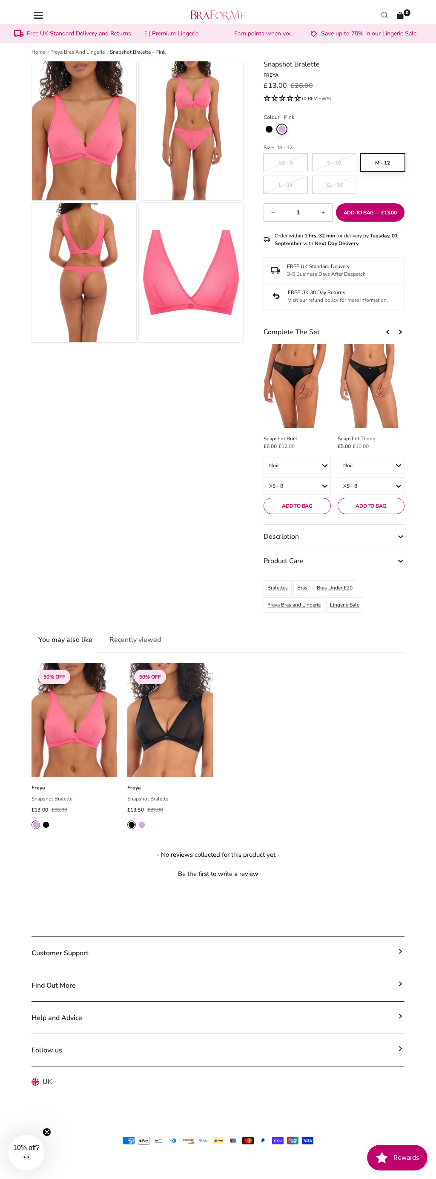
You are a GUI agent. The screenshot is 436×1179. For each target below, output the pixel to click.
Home (38, 52)
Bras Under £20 (335, 587)
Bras (302, 587)
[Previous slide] (388, 332)
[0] (400, 15)
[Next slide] (400, 332)
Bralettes (277, 587)
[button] (297, 98)
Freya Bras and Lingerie (294, 604)
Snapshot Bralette (52, 798)
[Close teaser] (47, 1132)
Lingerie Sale (344, 604)
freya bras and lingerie (77, 52)
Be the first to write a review (218, 874)
